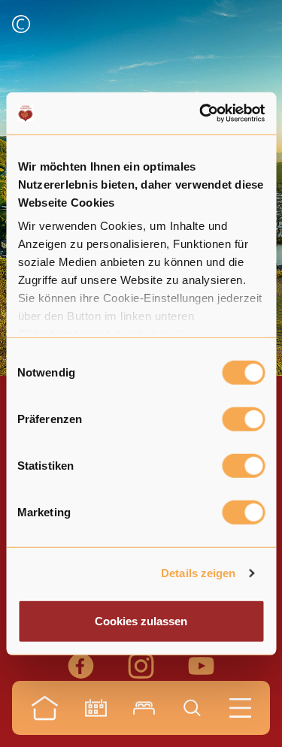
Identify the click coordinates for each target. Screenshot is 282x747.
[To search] (192, 708)
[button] (21, 26)
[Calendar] (96, 708)
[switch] (243, 419)
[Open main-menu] (241, 708)
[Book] (144, 708)
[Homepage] (45, 708)
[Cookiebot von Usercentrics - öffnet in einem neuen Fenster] (201, 113)
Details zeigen (198, 573)
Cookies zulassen (141, 620)
